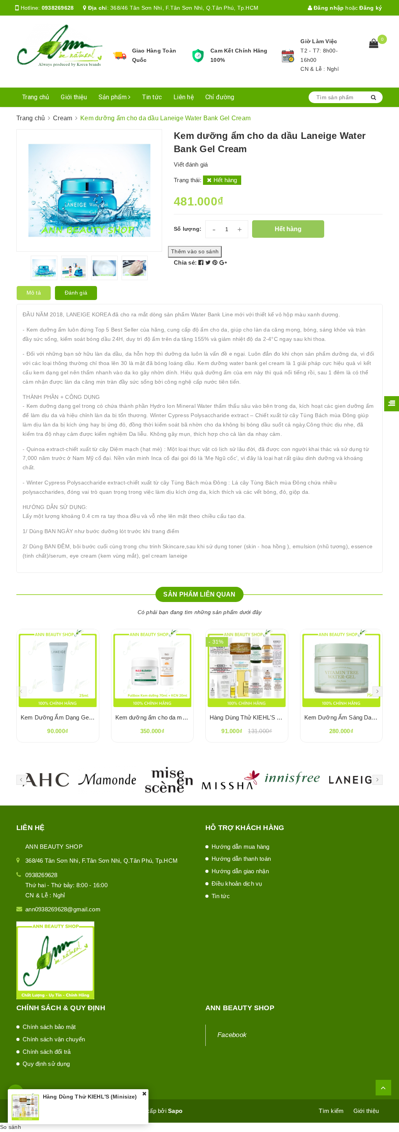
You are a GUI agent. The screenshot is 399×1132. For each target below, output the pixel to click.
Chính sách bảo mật (49, 1026)
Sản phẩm (113, 97)
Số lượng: (187, 229)
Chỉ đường (219, 97)
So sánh (10, 1127)
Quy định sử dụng (46, 1063)
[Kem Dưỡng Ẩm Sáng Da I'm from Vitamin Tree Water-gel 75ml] (341, 668)
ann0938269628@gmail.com (63, 909)
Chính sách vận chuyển (54, 1039)
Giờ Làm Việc (318, 41)
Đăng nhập (328, 8)
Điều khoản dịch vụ (237, 883)
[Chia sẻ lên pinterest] (215, 262)
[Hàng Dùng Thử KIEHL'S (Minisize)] (247, 668)
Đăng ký (370, 8)
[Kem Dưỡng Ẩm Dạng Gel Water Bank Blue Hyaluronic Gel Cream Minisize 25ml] (58, 668)
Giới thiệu (74, 97)
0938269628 (58, 8)
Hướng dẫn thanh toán (241, 858)
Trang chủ (35, 97)
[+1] (223, 262)
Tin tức (152, 97)
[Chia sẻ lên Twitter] (209, 262)
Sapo (175, 1110)
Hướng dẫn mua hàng (241, 846)
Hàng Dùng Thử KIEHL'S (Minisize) (256, 717)
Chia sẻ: (185, 262)
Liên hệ (183, 97)
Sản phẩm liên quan (199, 594)
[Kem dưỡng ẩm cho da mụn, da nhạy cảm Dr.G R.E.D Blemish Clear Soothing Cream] (152, 668)
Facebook (232, 1035)
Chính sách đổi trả (47, 1051)
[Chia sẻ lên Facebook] (201, 262)
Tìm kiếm (331, 1110)
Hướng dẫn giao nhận (240, 871)
